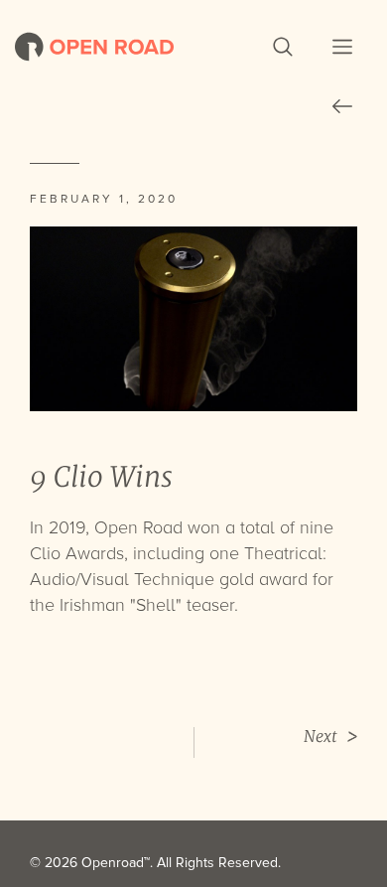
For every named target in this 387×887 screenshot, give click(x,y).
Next (320, 736)
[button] (283, 46)
